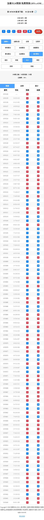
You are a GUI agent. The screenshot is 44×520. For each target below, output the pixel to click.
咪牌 (38, 31)
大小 (27, 60)
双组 (32, 66)
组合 (6, 60)
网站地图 (22, 516)
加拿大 (6, 41)
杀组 (16, 60)
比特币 (38, 41)
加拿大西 (16, 41)
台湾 (27, 41)
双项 (11, 66)
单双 (37, 60)
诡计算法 (36, 54)
